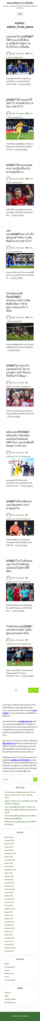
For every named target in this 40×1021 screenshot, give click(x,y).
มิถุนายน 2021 (9, 925)
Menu (20, 14)
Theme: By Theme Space (20, 1016)
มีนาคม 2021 (8, 935)
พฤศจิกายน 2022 (10, 870)
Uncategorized (17, 58)
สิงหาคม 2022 (8, 880)
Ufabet (6, 964)
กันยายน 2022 (9, 876)
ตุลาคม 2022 (8, 873)
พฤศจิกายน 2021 (9, 909)
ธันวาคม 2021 (8, 906)
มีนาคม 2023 (8, 857)
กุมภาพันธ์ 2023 (9, 860)
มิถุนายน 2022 (9, 886)
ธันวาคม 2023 (8, 850)
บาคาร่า (6, 977)
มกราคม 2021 (8, 941)
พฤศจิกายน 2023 (10, 854)
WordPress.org (9, 1003)
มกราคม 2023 (8, 863)
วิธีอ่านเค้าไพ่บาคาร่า (9, 744)
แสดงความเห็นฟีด (10, 999)
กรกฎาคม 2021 (9, 922)
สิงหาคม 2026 (8, 837)
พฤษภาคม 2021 (9, 928)
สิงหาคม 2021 (8, 919)
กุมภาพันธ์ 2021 (9, 938)
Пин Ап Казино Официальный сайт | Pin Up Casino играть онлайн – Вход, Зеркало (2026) (19, 795)
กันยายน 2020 (9, 951)
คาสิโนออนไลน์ (9, 974)
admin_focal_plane (17, 54)
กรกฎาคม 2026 (9, 841)
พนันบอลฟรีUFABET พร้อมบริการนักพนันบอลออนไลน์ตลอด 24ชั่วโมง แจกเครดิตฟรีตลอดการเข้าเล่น (20, 438)
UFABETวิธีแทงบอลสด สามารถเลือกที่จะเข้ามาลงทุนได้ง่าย (19, 168)
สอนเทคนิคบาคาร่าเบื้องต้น (20, 3)
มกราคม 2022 (8, 902)
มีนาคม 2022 (8, 896)
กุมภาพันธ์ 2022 (9, 899)
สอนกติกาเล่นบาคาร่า (25, 721)
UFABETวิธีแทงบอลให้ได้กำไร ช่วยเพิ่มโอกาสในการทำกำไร (19, 103)
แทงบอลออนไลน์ (9, 980)
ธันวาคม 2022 (8, 867)
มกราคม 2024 (8, 847)
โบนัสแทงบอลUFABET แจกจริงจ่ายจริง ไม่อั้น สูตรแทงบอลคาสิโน (19, 630)
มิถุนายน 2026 (9, 844)
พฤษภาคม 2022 (9, 889)
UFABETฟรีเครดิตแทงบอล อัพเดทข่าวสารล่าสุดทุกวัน (19, 505)
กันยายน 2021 (9, 915)
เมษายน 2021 (8, 932)
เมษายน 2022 (9, 893)
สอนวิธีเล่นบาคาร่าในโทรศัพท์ (20, 760)
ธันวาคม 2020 (9, 945)
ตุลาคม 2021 (8, 912)
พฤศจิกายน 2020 (10, 948)
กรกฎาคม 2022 (9, 883)
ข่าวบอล (6, 970)
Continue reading (24, 84)
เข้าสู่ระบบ (7, 993)
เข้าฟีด (6, 996)
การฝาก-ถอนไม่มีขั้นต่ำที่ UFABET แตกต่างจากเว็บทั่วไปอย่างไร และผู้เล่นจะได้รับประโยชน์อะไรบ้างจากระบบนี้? (20, 810)
